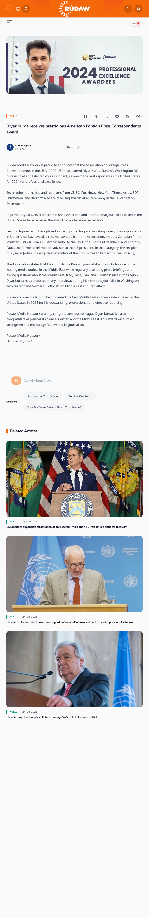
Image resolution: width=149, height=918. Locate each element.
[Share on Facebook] (85, 116)
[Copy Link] (138, 116)
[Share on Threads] (127, 116)
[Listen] (78, 147)
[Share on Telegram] (117, 116)
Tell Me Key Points (81, 396)
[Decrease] (130, 147)
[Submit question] (16, 380)
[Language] (18, 9)
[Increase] (139, 147)
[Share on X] (96, 116)
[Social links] (9, 8)
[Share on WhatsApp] (106, 116)
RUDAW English (23, 145)
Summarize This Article (42, 396)
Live (134, 23)
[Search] (26, 9)
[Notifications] (138, 9)
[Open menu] (9, 22)
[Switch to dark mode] (128, 9)
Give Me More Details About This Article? (54, 407)
